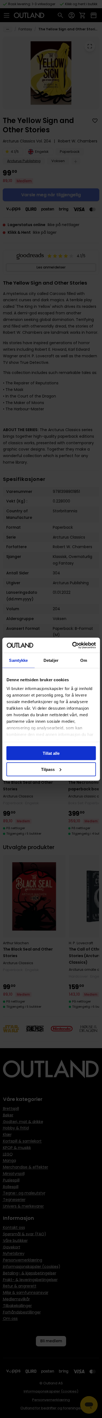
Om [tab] (83, 660)
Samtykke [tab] (18, 660)
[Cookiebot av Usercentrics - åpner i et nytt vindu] (73, 645)
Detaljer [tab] (51, 660)
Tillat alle (51, 753)
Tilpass (48, 769)
